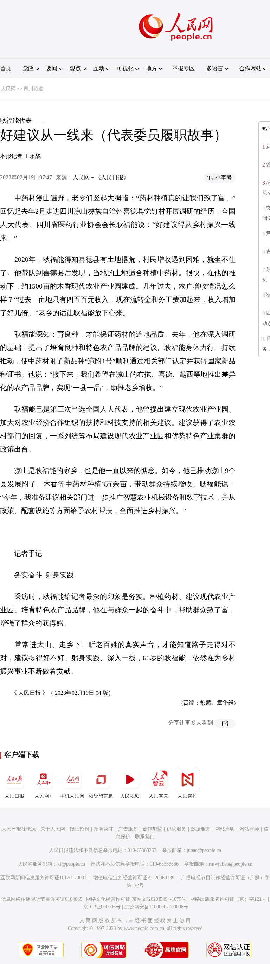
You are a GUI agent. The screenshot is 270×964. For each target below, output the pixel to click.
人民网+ (43, 796)
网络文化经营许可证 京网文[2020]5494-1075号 (136, 899)
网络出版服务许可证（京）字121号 (228, 899)
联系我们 (145, 836)
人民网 (8, 88)
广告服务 (128, 829)
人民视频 (130, 796)
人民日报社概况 (18, 829)
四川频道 (33, 88)
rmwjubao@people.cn (230, 864)
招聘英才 (104, 829)
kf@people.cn (71, 864)
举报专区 (183, 68)
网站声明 (225, 829)
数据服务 (201, 829)
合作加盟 (152, 829)
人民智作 (187, 796)
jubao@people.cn (204, 850)
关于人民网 (52, 829)
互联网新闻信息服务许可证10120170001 (43, 877)
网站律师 (249, 829)
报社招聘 (79, 829)
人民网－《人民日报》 (101, 177)
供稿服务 (176, 829)
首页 (5, 68)
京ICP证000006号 (102, 907)
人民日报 (14, 796)
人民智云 (158, 796)
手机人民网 (72, 796)
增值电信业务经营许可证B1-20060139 (133, 877)
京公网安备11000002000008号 (156, 907)
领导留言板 (101, 796)
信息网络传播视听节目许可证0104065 (41, 899)
